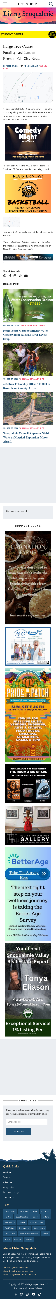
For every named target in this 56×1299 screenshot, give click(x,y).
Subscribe (18, 1131)
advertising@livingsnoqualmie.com (19, 1274)
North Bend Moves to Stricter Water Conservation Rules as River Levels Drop (25, 334)
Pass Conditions (36, 1222)
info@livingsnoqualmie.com (15, 1267)
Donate (6, 1177)
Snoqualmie (10, 1234)
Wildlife (29, 1239)
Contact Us (8, 1197)
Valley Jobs (8, 1187)
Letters (45, 1217)
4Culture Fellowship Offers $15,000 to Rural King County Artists (26, 386)
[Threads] (5, 276)
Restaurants (24, 1228)
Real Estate (9, 1228)
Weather (7, 1172)
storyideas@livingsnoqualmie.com (19, 1271)
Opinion (22, 1222)
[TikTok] (21, 276)
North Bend (10, 1222)
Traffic (45, 1234)
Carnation (24, 1211)
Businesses (10, 1211)
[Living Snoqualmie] (28, 14)
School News (39, 1228)
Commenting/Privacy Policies (28, 1287)
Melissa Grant (31, 66)
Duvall (34, 1211)
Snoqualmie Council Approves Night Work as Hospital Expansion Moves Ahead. (26, 437)
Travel (7, 1239)
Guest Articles (22, 1217)
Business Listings (11, 1192)
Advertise (7, 1182)
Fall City (8, 1217)
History (35, 1217)
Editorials (45, 1211)
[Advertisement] (28, 475)
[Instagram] (16, 276)
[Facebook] (11, 276)
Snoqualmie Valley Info (33, 325)
